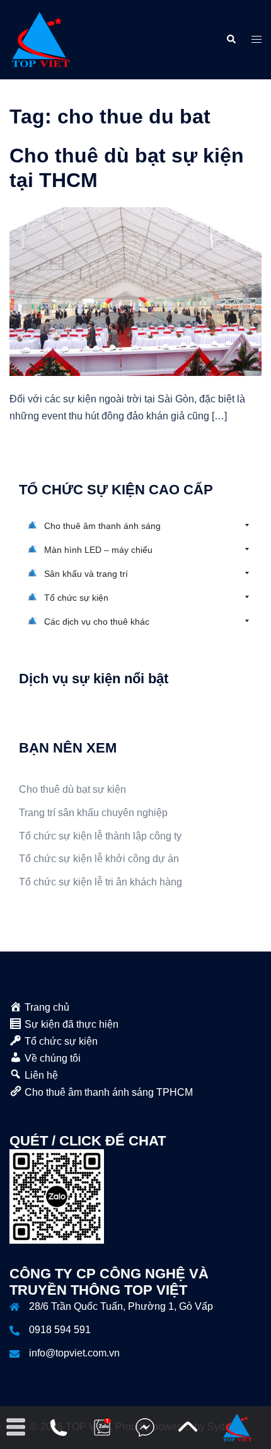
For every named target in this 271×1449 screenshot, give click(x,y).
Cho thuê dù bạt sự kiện (72, 789)
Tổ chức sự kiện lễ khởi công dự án (99, 858)
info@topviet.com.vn (74, 1353)
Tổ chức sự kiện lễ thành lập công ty (100, 836)
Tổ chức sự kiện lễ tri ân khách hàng (100, 882)
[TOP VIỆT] (40, 38)
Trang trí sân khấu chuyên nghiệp (93, 812)
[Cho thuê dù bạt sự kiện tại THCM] (135, 290)
